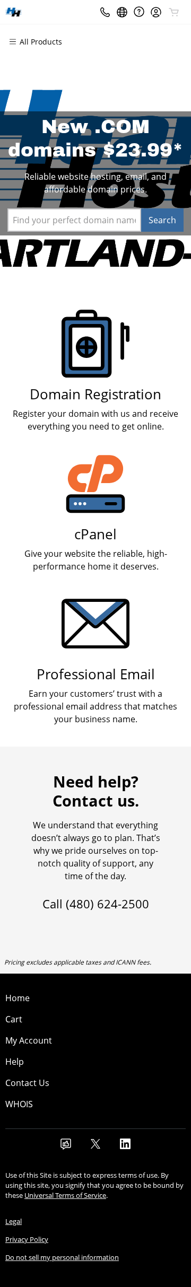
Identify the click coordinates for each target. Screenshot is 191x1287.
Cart (13, 1019)
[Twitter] (95, 1147)
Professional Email (96, 674)
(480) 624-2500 (107, 904)
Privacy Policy (26, 1239)
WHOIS (19, 1104)
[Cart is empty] (174, 12)
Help (14, 1061)
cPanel (95, 534)
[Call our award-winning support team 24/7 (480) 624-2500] (139, 12)
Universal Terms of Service (65, 1195)
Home (17, 998)
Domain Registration (95, 394)
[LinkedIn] (125, 1147)
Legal (13, 1221)
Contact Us (27, 1083)
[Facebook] (65, 1147)
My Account (28, 1040)
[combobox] (74, 220)
